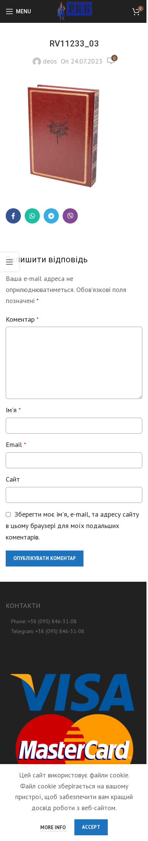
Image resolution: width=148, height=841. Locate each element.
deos (50, 61)
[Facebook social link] (13, 215)
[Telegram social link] (51, 215)
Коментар (22, 319)
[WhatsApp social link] (32, 215)
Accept (91, 827)
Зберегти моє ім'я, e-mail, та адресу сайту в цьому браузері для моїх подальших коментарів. (72, 525)
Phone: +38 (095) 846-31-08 (44, 621)
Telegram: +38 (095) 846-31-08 (47, 631)
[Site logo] (74, 10)
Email (16, 444)
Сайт (13, 479)
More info (53, 827)
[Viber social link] (70, 215)
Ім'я (13, 409)
